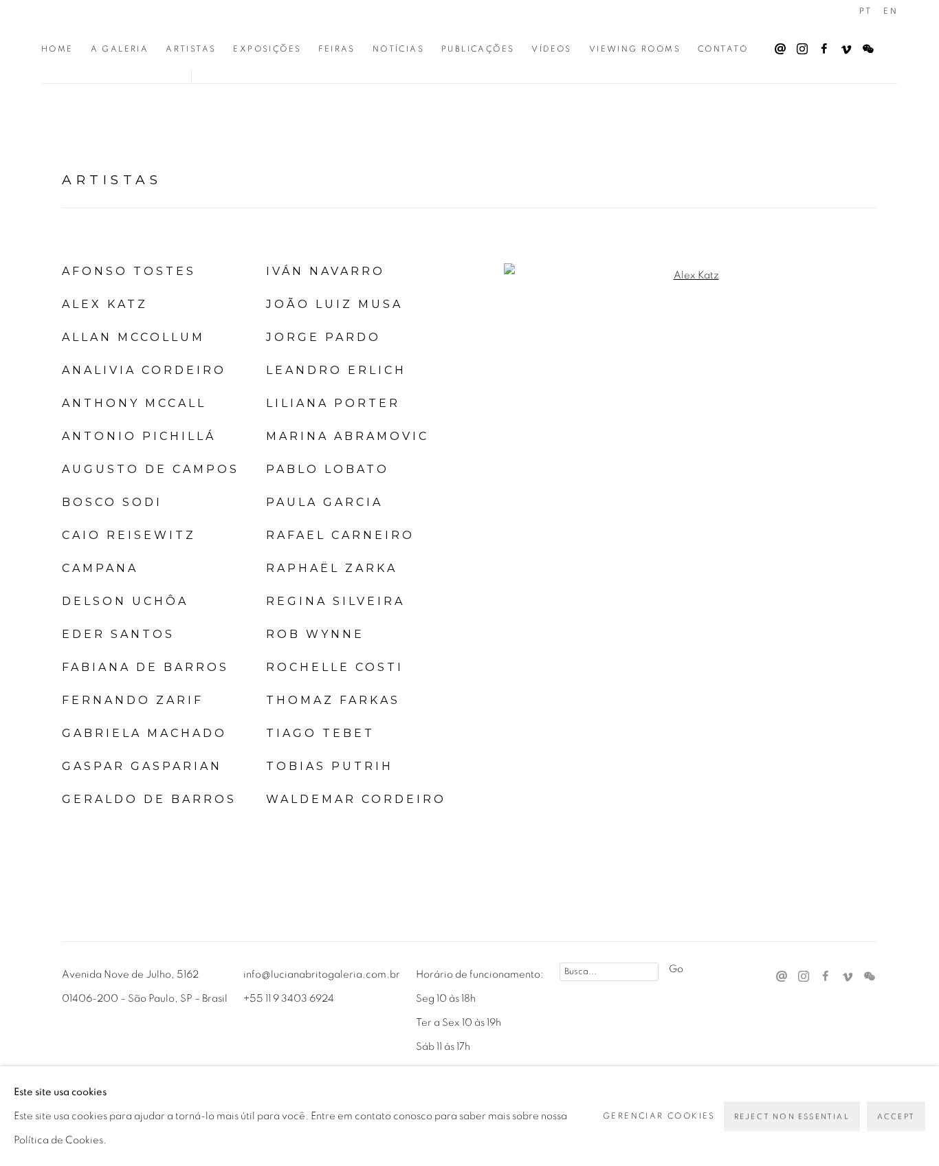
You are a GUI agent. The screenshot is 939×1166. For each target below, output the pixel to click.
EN (890, 11)
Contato (723, 49)
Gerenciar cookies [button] (659, 1116)
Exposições (267, 49)
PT (865, 11)
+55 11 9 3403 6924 (288, 998)
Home (57, 49)
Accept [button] (896, 1117)
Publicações (477, 49)
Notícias (398, 49)
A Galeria (120, 49)
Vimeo (843, 46)
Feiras (336, 49)
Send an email (777, 46)
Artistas (191, 49)
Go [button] (676, 969)
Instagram (799, 46)
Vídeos (551, 49)
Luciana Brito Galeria (130, 26)
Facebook (821, 46)
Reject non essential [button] (792, 1117)
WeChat (865, 46)
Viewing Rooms (635, 49)
